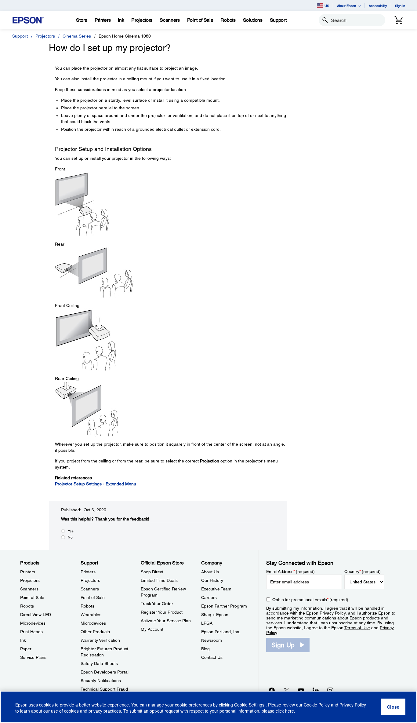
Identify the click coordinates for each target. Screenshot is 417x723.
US (327, 6)
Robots (27, 606)
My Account (152, 629)
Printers (27, 571)
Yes (71, 531)
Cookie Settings (250, 705)
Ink (23, 640)
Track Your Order (157, 603)
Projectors (45, 36)
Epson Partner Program (224, 606)
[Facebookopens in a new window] (271, 690)
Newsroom (211, 640)
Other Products (95, 631)
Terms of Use (357, 627)
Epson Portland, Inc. (220, 631)
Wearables (91, 614)
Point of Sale (32, 597)
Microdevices (32, 623)
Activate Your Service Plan (166, 620)
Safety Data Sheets (99, 663)
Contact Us (212, 657)
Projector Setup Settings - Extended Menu (95, 483)
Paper (25, 648)
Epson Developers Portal (105, 672)
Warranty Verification (100, 640)
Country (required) (362, 571)
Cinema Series (77, 36)
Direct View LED (35, 614)
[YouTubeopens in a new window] (301, 690)
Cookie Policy (317, 705)
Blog (205, 648)
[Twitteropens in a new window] (286, 690)
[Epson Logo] (28, 20)
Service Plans (33, 657)
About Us (210, 571)
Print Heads (31, 631)
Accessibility (378, 6)
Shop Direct (152, 571)
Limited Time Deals (159, 580)
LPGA (206, 623)
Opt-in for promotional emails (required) (310, 599)
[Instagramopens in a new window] (330, 690)
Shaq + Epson (214, 614)
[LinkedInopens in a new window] (315, 690)
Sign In (400, 6)
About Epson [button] (346, 6)
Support (20, 36)
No (70, 537)
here (289, 711)
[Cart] (399, 20)
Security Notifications (101, 680)
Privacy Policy (333, 613)
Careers (209, 597)
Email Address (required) (290, 571)
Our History (212, 580)
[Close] (393, 707)
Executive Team (216, 588)
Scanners (29, 588)
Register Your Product (162, 612)
